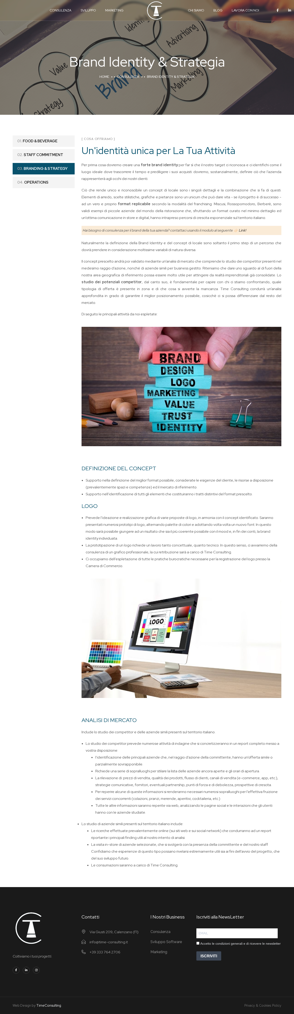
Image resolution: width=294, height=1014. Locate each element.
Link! (242, 230)
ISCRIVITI (209, 956)
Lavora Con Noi (245, 10)
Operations (32, 182)
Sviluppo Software (166, 942)
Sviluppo (88, 10)
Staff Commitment (40, 154)
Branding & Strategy (42, 168)
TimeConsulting (48, 1005)
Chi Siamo (196, 10)
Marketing (114, 10)
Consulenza (60, 10)
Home (104, 77)
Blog (218, 10)
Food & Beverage (37, 141)
